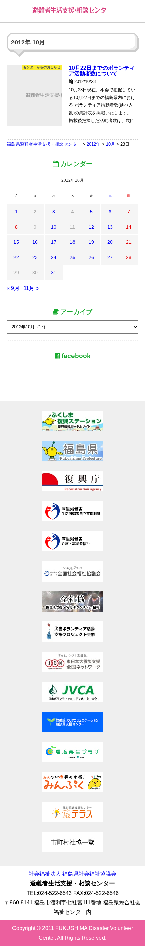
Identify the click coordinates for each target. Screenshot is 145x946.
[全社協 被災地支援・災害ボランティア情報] (72, 610)
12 (91, 227)
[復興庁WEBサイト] (72, 489)
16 (35, 242)
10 (53, 227)
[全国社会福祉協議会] (72, 580)
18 (72, 242)
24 (53, 257)
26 (91, 257)
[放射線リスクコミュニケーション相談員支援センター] (72, 730)
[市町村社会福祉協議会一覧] (72, 850)
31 (53, 272)
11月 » (31, 288)
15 (16, 242)
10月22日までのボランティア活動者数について (102, 71)
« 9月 (13, 288)
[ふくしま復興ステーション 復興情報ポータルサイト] (72, 429)
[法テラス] (72, 820)
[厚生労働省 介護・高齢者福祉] (72, 549)
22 (16, 257)
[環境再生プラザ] (72, 760)
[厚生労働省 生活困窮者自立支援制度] (72, 519)
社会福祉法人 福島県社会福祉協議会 (72, 874)
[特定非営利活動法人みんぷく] (72, 790)
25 (72, 257)
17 (53, 242)
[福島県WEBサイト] (72, 459)
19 (91, 242)
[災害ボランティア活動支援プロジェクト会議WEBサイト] (72, 640)
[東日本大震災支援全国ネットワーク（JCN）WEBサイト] (72, 670)
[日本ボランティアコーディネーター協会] (72, 700)
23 (35, 257)
